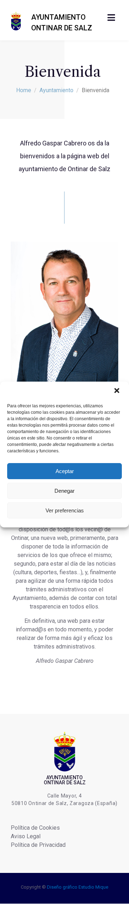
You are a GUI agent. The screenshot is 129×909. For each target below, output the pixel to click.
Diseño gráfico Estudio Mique (77, 887)
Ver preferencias (65, 510)
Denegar (64, 491)
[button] (117, 391)
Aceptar (65, 471)
